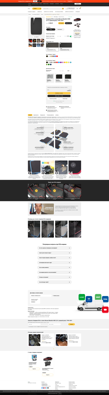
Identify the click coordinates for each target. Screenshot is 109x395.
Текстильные (60, 29)
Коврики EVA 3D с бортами (48, 11)
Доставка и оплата (35, 3)
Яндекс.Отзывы (48, 342)
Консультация (65, 98)
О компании (57, 3)
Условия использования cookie (53, 393)
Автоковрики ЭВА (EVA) (36, 14)
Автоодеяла (78, 11)
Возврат (61, 3)
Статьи (41, 3)
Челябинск (77, 3)
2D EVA (51, 29)
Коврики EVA (39, 11)
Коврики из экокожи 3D (69, 11)
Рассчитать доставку (53, 98)
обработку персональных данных (42, 326)
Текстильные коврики (59, 11)
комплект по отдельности (50, 38)
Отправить (71, 324)
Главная (29, 3)
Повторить (33, 301)
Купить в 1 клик (68, 23)
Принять (60, 393)
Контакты (29, 5)
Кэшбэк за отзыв (45, 3)
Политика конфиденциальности (60, 386)
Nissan (42, 14)
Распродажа (52, 3)
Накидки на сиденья (31, 11)
